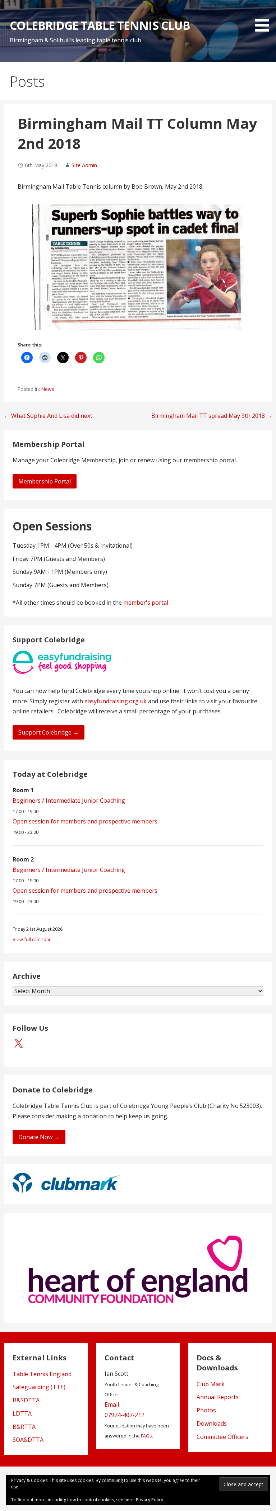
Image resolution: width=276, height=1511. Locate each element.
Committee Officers (222, 1437)
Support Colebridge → (48, 732)
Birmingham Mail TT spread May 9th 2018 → (211, 416)
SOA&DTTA (28, 1440)
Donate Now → (39, 1137)
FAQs (146, 1435)
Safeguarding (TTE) (39, 1387)
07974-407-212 (124, 1415)
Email (112, 1404)
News (47, 389)
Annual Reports (218, 1397)
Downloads (212, 1423)
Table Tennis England (42, 1374)
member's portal (145, 602)
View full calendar (32, 939)
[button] (264, 17)
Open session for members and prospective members (85, 821)
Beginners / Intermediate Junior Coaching (69, 800)
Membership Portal (44, 481)
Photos (206, 1410)
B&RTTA (24, 1427)
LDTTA (22, 1413)
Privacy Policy (149, 1500)
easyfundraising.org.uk (115, 701)
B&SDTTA (26, 1400)
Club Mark (211, 1384)
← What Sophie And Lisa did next (48, 416)
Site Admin (84, 165)
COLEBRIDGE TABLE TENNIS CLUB (100, 25)
